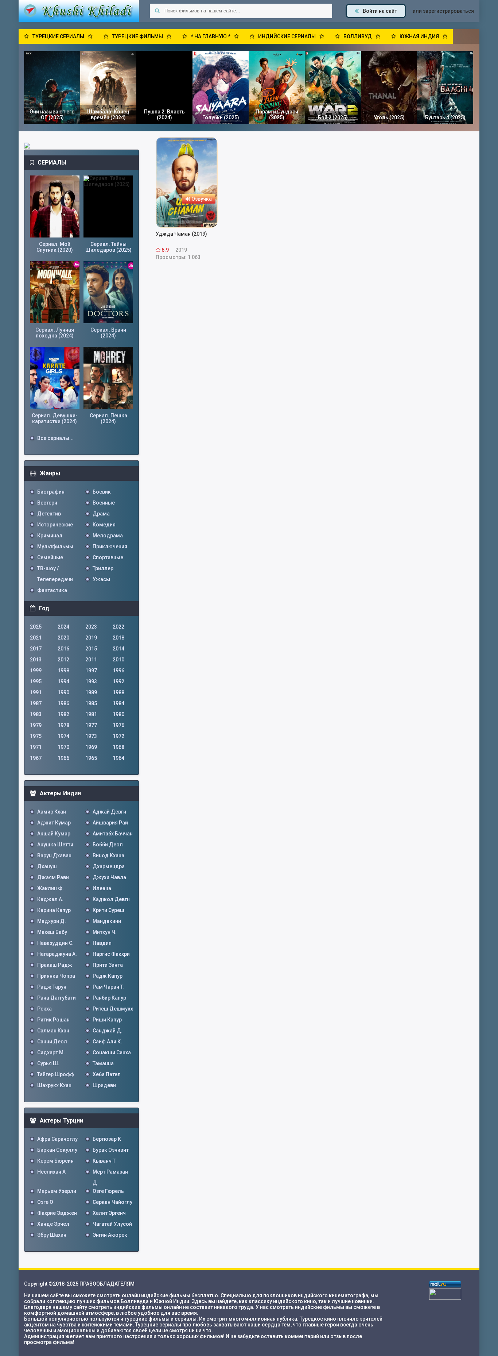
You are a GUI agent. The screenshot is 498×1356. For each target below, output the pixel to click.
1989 (91, 692)
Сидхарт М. (51, 1052)
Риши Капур (107, 1020)
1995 (36, 681)
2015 (91, 649)
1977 (91, 725)
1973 (91, 736)
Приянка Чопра (56, 976)
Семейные (50, 557)
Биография (51, 492)
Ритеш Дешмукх (113, 1009)
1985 (91, 703)
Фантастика (52, 590)
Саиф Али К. (107, 1041)
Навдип (102, 943)
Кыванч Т (104, 1161)
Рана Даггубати (56, 998)
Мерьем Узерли (56, 1191)
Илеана (102, 888)
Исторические (55, 525)
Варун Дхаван (54, 855)
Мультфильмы (55, 546)
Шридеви (104, 1085)
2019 (91, 638)
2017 (36, 649)
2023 (91, 627)
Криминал (49, 535)
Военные (104, 503)
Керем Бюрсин (55, 1161)
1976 (118, 725)
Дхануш (47, 866)
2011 (91, 659)
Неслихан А (51, 1172)
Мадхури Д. (51, 921)
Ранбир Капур (109, 998)
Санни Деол (52, 1041)
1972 (118, 736)
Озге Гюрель (108, 1191)
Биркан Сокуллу (57, 1150)
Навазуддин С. (55, 943)
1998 (63, 670)
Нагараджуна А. (57, 954)
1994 (63, 681)
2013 (36, 659)
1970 (63, 747)
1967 (36, 758)
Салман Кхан (53, 1031)
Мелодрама (108, 535)
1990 (63, 692)
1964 (118, 758)
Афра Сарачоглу (57, 1139)
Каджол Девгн (111, 899)
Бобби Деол (108, 844)
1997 (91, 670)
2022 (118, 627)
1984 (118, 703)
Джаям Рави (53, 877)
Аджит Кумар (54, 823)
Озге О (45, 1202)
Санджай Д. (107, 1031)
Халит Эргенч (109, 1213)
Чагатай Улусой (112, 1224)
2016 (63, 649)
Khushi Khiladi (79, 11)
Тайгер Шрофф (55, 1074)
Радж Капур (107, 976)
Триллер (103, 568)
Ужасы (101, 579)
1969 (91, 747)
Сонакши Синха (112, 1052)
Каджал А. (50, 899)
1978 (63, 725)
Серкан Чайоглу (112, 1202)
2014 (118, 649)
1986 (63, 703)
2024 (63, 627)
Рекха (44, 1009)
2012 (63, 659)
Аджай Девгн (109, 812)
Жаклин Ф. (50, 888)
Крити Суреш (108, 910)
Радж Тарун (51, 987)
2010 (118, 659)
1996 (118, 670)
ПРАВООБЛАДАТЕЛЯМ (107, 1284)
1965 (91, 758)
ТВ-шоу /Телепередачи (55, 569)
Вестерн (47, 503)
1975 (36, 736)
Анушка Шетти (55, 844)
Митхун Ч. (105, 932)
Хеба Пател (107, 1074)
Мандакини (107, 921)
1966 (63, 758)
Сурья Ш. (48, 1063)
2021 (36, 638)
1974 (63, 736)
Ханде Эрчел (53, 1224)
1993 (91, 681)
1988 (118, 692)
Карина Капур (54, 910)
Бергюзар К (107, 1139)
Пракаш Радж (54, 965)
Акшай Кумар (53, 834)
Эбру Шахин (51, 1235)
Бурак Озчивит (111, 1150)
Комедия (104, 525)
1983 (36, 714)
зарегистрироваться (448, 11)
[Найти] (157, 11)
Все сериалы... (55, 438)
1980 (118, 714)
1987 (36, 703)
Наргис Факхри (111, 954)
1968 (118, 747)
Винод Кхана (108, 855)
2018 (118, 638)
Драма (101, 514)
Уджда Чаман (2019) (181, 234)
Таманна (103, 1063)
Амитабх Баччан (113, 834)
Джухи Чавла (109, 877)
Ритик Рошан (53, 1020)
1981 (91, 714)
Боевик (102, 492)
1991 (36, 692)
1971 (36, 747)
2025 (36, 627)
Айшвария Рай (110, 823)
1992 (118, 681)
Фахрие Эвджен (57, 1213)
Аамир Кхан (51, 812)
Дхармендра (109, 866)
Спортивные (108, 557)
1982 (63, 714)
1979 (36, 725)
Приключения (110, 546)
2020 (63, 638)
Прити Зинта (108, 965)
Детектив (49, 514)
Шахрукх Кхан (54, 1085)
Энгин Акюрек (110, 1235)
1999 (36, 670)
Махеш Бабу (52, 932)
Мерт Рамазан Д (110, 1173)
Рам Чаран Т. (109, 987)
